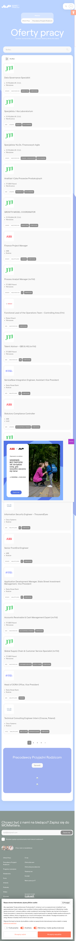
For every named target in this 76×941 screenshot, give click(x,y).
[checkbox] (11, 928)
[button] (73, 12)
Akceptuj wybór (20, 934)
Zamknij (71, 441)
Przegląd (66, 902)
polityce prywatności (10, 923)
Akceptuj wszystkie (54, 934)
